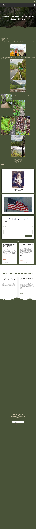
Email (4, 225)
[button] (34, 5)
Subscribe (18, 424)
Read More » (5, 259)
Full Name (5, 221)
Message (5, 228)
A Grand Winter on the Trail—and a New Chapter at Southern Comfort (9, 245)
